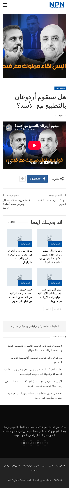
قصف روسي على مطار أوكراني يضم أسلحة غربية (16, 204)
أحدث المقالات (59, 337)
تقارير (37, 466)
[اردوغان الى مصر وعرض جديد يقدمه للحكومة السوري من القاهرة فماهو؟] (50, 238)
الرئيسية (59, 466)
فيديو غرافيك (60, 88)
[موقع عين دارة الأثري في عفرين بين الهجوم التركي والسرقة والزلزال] (19, 238)
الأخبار (51, 466)
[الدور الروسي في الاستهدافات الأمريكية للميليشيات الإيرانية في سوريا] (50, 277)
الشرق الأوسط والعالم (12, 466)
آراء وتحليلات (27, 466)
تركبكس (32, 326)
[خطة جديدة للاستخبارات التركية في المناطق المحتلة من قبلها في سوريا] (19, 277)
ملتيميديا (34, 470)
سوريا (44, 466)
